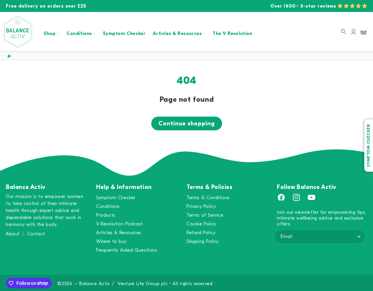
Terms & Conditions (208, 197)
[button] (352, 6)
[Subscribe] (358, 236)
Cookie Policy (201, 224)
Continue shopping (187, 123)
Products (105, 215)
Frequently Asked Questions (126, 250)
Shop (49, 33)
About (13, 233)
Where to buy (111, 241)
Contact (36, 233)
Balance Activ (94, 283)
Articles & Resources (177, 33)
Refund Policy (201, 232)
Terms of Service (205, 215)
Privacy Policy (201, 206)
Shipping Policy (202, 241)
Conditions (79, 33)
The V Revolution (232, 33)
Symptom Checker (124, 33)
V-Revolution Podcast (119, 224)
